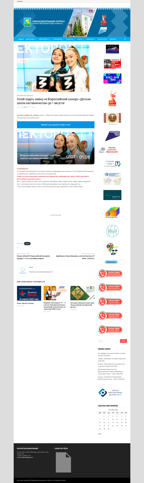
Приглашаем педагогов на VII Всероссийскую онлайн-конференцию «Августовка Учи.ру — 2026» (110, 371)
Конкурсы (30, 95)
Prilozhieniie (20, 243)
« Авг (99, 434)
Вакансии (113, 39)
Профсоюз (90, 39)
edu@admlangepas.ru (27, 457)
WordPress (59, 480)
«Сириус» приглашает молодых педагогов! (112, 359)
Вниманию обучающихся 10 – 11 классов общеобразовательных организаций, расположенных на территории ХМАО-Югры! (55, 306)
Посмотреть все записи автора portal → (41, 272)
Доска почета (102, 39)
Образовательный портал (39, 480)
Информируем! (21, 95)
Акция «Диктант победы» (25, 303)
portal (25, 107)
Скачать (27, 243)
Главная (21, 39)
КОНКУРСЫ (69, 39)
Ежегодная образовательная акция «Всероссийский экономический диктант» (82, 305)
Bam (64, 480)
